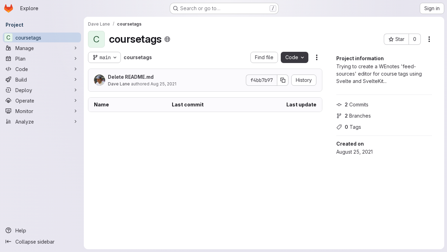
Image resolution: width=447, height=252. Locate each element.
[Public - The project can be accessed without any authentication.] (167, 39)
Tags (353, 127)
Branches (358, 116)
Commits (356, 104)
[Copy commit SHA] (282, 80)
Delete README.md (131, 77)
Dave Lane (119, 83)
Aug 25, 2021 (163, 83)
